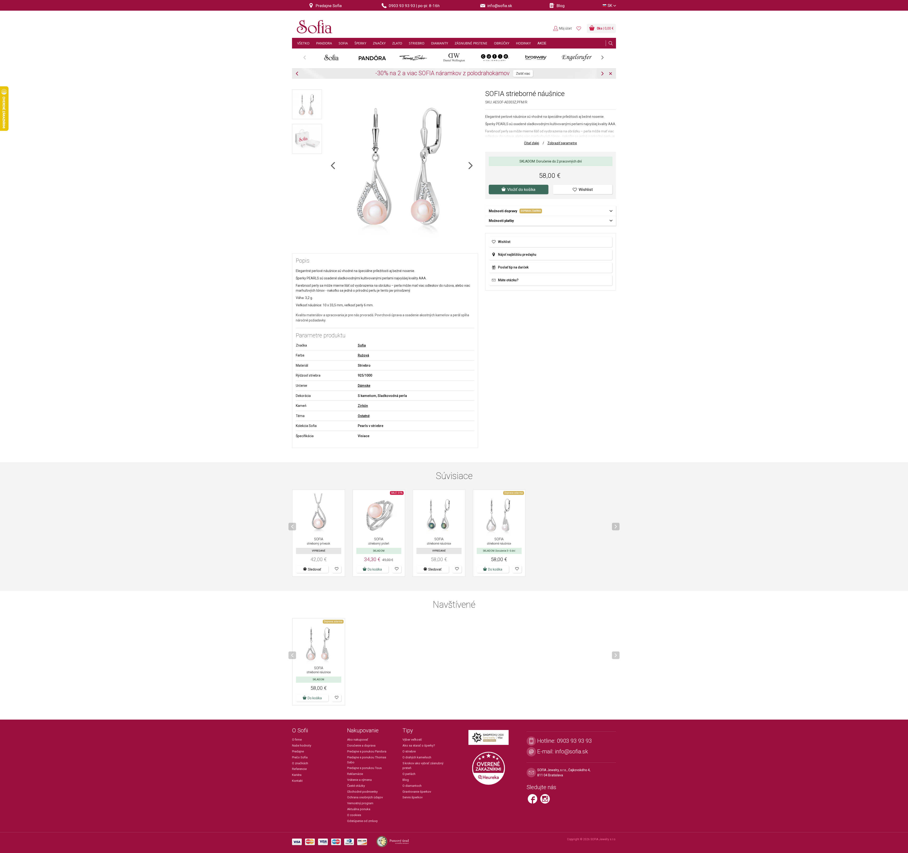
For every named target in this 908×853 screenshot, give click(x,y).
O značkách (300, 763)
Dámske (364, 385)
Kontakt (297, 781)
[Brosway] (535, 57)
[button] (336, 569)
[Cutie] (495, 57)
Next (474, 168)
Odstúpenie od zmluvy (362, 821)
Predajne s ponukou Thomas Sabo (366, 760)
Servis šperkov (412, 797)
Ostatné (364, 416)
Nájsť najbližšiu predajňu (517, 254)
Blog (405, 780)
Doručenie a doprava (361, 745)
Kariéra (296, 775)
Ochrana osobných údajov (365, 797)
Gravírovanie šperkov (416, 791)
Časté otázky (356, 785)
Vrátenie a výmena (359, 780)
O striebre (409, 751)
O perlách (408, 774)
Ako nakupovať (357, 739)
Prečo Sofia (300, 757)
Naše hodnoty (301, 745)
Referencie (299, 769)
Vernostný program (360, 803)
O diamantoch (412, 785)
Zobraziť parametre (562, 143)
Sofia (362, 345)
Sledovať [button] (314, 569)
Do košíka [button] (495, 569)
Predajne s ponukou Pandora (366, 751)
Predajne (298, 751)
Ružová (363, 355)
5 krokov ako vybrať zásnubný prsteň (422, 765)
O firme (297, 739)
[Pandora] (372, 57)
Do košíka (375, 569)
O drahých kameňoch (416, 757)
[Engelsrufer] (576, 57)
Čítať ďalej (531, 143)
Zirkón (363, 406)
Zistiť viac (500, 73)
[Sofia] (313, 24)
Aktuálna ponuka (358, 809)
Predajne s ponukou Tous (364, 768)
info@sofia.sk (571, 751)
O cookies (354, 815)
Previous (337, 168)
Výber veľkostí (412, 739)
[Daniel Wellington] (454, 57)
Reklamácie (355, 774)
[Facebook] (534, 801)
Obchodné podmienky (362, 791)
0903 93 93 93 (574, 741)
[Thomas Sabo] (413, 57)
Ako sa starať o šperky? (418, 745)
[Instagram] (546, 801)
